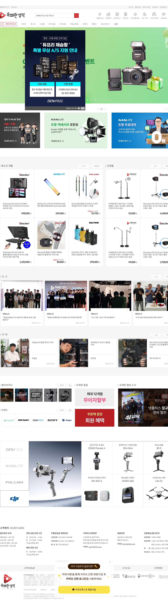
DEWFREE (14, 449)
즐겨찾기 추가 (4, 7)
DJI (14, 499)
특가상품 (52, 24)
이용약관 (43, 590)
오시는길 (14, 7)
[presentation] (98, 109)
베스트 (33, 24)
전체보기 (97, 166)
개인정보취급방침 (30, 590)
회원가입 (138, 7)
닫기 (82, 108)
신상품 (42, 24)
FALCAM (14, 482)
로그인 (131, 7)
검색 (76, 15)
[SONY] (105, 24)
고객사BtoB (29, 568)
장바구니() (146, 7)
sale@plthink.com (95, 547)
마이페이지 (163, 7)
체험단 (94, 24)
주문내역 (155, 7)
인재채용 (158, 568)
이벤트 (85, 24)
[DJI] (116, 24)
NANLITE (14, 466)
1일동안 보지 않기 (72, 108)
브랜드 (24, 24)
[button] (87, 99)
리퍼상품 (62, 24)
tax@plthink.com (129, 544)
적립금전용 (74, 24)
